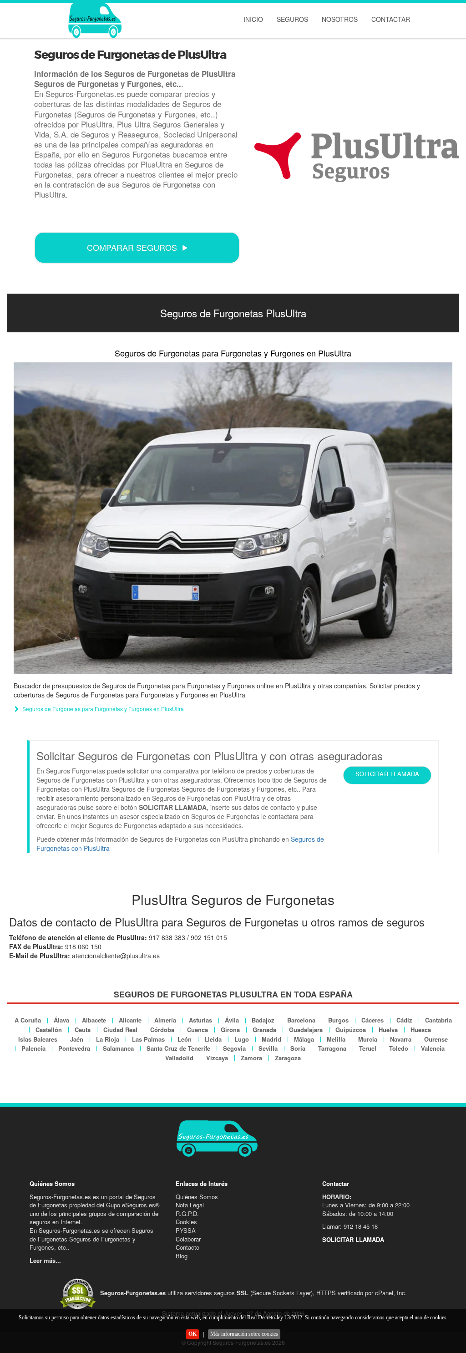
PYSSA (186, 1230)
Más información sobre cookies (244, 1334)
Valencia (433, 1048)
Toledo (398, 1048)
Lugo (241, 1039)
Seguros (292, 19)
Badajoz (263, 1020)
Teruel (367, 1048)
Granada (264, 1029)
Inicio (253, 19)
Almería (165, 1020)
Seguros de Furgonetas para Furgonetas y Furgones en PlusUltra (233, 353)
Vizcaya (217, 1057)
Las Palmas (148, 1039)
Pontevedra (74, 1048)
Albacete (94, 1020)
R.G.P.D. (187, 1213)
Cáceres (372, 1020)
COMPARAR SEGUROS (132, 247)
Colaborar (188, 1239)
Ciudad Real (120, 1029)
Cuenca (197, 1029)
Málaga (304, 1039)
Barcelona (301, 1020)
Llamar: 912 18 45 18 (350, 1226)
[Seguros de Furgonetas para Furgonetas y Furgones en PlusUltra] (233, 518)
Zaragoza (288, 1057)
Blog (181, 1255)
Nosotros (340, 19)
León (184, 1039)
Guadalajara (306, 1029)
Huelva (388, 1029)
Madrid (271, 1039)
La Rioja (107, 1039)
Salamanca (118, 1048)
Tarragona (332, 1048)
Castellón (48, 1029)
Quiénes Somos (197, 1196)
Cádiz (404, 1020)
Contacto (187, 1247)
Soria (297, 1048)
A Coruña (28, 1020)
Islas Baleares (37, 1039)
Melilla (336, 1039)
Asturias (200, 1020)
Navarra (400, 1039)
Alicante (130, 1020)
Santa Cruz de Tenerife (178, 1048)
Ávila (232, 1020)
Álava (61, 1020)
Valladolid (179, 1057)
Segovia (234, 1048)
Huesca (420, 1029)
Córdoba (162, 1029)
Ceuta (83, 1029)
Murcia (367, 1039)
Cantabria (438, 1020)
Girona (230, 1029)
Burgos (338, 1020)
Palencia (33, 1048)
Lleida (213, 1039)
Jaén (76, 1039)
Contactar (390, 19)
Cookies (186, 1221)
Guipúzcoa (350, 1029)
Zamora (251, 1057)
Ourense (436, 1039)
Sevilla (268, 1048)
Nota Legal (190, 1204)
